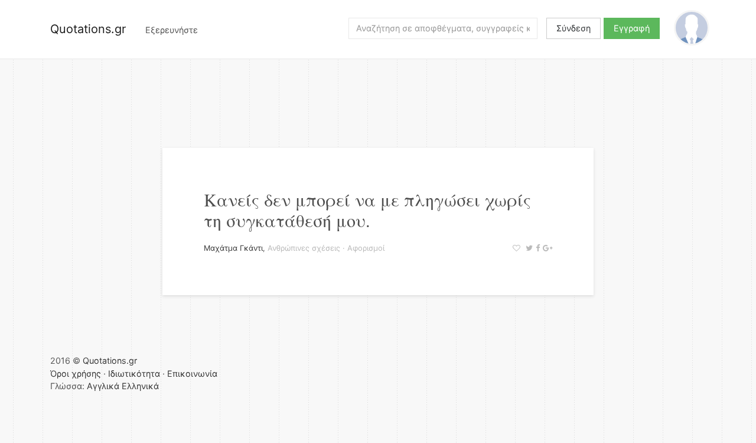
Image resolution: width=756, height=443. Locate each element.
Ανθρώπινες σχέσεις (304, 248)
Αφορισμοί (365, 248)
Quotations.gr (88, 29)
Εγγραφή (632, 28)
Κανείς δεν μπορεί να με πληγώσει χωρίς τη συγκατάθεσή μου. (367, 209)
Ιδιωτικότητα (134, 373)
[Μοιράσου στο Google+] (546, 248)
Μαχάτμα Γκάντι (233, 248)
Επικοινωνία (192, 373)
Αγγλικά (103, 386)
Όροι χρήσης (75, 373)
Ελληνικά (140, 386)
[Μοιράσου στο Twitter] (528, 248)
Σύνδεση (573, 28)
